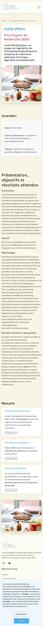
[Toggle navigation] (39, 7)
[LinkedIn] (4, 563)
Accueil (4, 21)
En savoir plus (22, 614)
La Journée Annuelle (9, 579)
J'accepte (21, 621)
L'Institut (5, 575)
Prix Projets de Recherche (18, 21)
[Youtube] (9, 563)
